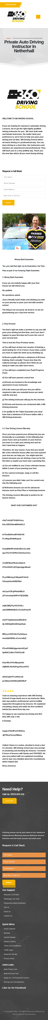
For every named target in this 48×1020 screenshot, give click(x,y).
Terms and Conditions (12, 946)
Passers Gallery (10, 941)
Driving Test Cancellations (14, 982)
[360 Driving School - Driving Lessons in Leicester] (17, 16)
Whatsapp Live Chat (11, 899)
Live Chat (9, 801)
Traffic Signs (8, 950)
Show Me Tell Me (10, 954)
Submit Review (9, 937)
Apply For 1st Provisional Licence (16, 978)
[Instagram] (38, 4)
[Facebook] (32, 4)
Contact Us (8, 916)
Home (8, 38)
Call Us (6, 907)
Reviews (7, 933)
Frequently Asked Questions (15, 903)
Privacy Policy (9, 958)
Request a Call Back (11, 894)
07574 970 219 (10, 5)
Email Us (7, 911)
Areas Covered (9, 929)
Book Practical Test (11, 973)
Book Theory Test (10, 969)
